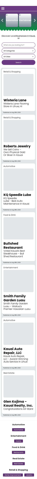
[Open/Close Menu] (3, 8)
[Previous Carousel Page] (2, 20)
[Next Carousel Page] (34, 20)
